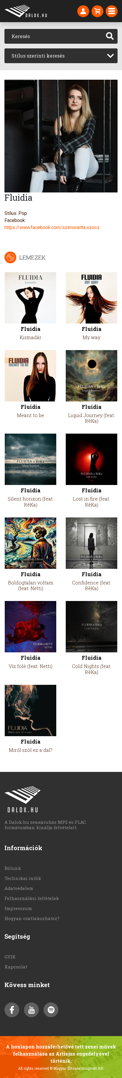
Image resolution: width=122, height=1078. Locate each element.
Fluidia (31, 329)
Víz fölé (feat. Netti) (30, 666)
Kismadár (30, 337)
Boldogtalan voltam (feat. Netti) (30, 585)
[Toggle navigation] (112, 11)
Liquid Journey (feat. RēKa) (91, 418)
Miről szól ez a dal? (30, 750)
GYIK (10, 957)
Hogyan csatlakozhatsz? (32, 918)
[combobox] (61, 55)
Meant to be (30, 415)
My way (91, 337)
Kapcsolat (15, 967)
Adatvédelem (18, 888)
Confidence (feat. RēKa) (91, 585)
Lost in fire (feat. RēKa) (91, 501)
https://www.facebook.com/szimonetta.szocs (51, 227)
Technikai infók (22, 878)
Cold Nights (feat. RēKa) (91, 669)
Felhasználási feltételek (31, 898)
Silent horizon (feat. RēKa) (31, 501)
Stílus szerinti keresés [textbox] (38, 56)
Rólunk (12, 868)
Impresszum (18, 908)
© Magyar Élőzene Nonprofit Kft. (77, 1068)
